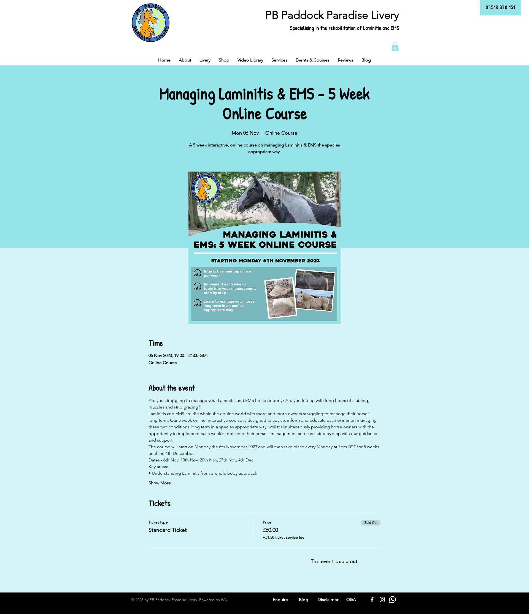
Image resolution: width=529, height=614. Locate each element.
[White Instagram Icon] (382, 599)
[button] (395, 46)
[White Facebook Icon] (372, 599)
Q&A (351, 599)
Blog (303, 599)
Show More (160, 482)
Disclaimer (328, 599)
